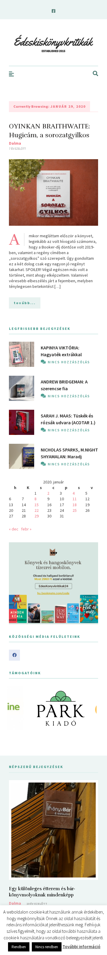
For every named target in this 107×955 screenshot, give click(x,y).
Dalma (15, 143)
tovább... (25, 303)
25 (75, 510)
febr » (26, 529)
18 (75, 504)
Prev (16, 708)
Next (90, 708)
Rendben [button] (19, 946)
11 (75, 498)
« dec (13, 529)
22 (36, 510)
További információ (81, 946)
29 (36, 516)
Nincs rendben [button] (46, 946)
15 (36, 504)
